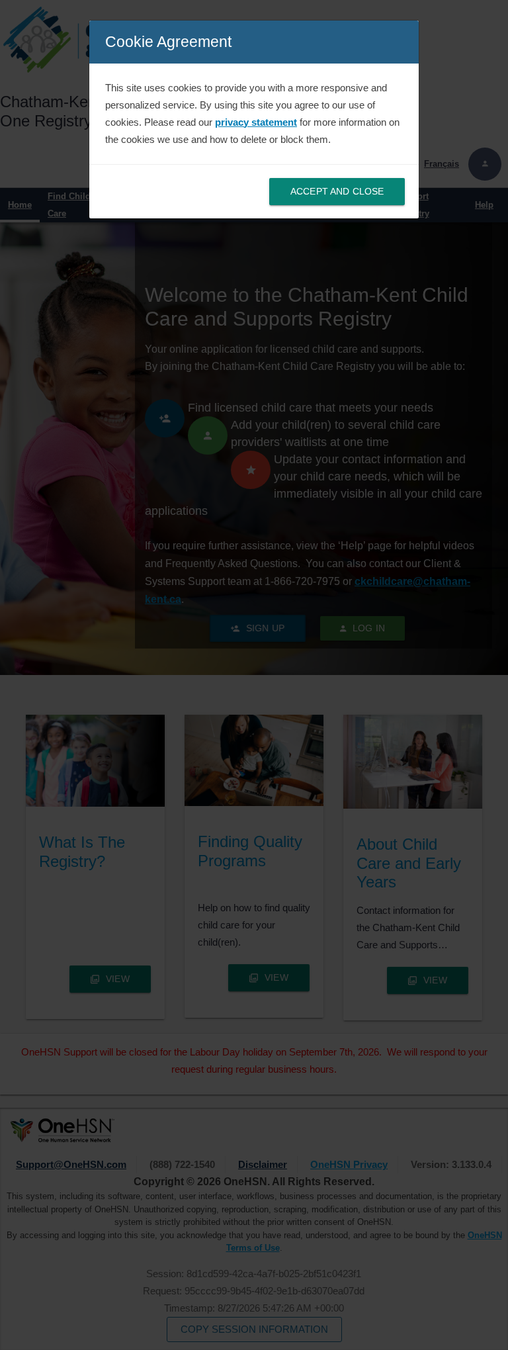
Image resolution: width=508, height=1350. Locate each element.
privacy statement (256, 122)
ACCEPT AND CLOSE (337, 191)
